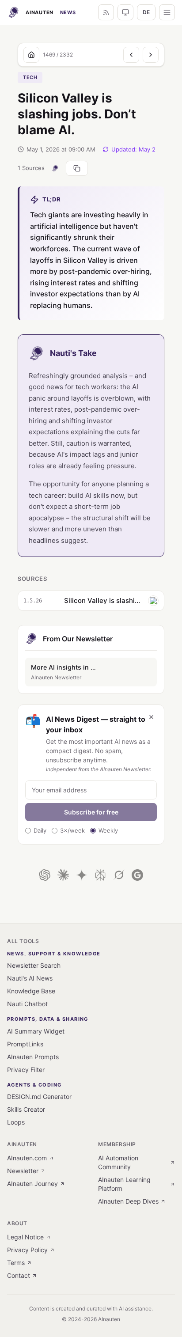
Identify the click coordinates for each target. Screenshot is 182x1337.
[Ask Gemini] (81, 875)
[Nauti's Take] (55, 168)
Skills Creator (26, 1109)
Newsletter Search (34, 965)
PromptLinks (25, 1044)
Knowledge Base (31, 991)
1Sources (31, 167)
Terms (16, 1262)
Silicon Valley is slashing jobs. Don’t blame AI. (103, 600)
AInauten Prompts (33, 1057)
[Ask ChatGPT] (44, 875)
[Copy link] (77, 168)
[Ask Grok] (119, 875)
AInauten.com (27, 1158)
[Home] (31, 55)
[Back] (131, 55)
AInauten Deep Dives (128, 1201)
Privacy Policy (27, 1250)
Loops (16, 1122)
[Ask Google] (137, 875)
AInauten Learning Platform (124, 1184)
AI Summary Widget (35, 1031)
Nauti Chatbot (27, 1003)
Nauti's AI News (30, 978)
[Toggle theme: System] (125, 12)
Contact (18, 1275)
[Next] (151, 55)
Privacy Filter (26, 1069)
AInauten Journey (32, 1183)
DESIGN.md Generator (39, 1096)
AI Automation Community (118, 1162)
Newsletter (22, 1170)
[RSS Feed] (106, 12)
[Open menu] (167, 12)
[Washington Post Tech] (153, 600)
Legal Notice (25, 1237)
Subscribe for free (91, 812)
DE (146, 12)
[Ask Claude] (63, 875)
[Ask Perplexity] (100, 875)
